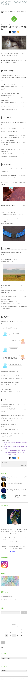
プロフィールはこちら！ (14, 551)
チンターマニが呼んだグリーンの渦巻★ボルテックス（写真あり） (16, 496)
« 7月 (2, 647)
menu (25, 7)
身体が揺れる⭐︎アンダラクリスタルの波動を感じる (17, 477)
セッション (12, 24)
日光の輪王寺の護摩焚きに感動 (14, 483)
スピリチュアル (5, 24)
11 (6, 635)
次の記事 (22, 465)
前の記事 (5, 462)
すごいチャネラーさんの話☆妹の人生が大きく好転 (14, 450)
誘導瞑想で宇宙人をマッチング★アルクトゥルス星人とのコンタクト (16, 490)
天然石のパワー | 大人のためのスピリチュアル (14, 678)
